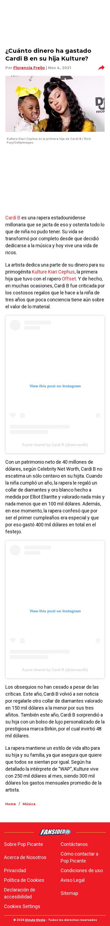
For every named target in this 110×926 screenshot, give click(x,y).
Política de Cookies (24, 880)
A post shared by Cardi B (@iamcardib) (55, 445)
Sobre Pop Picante (23, 844)
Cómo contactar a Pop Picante (79, 857)
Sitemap (69, 893)
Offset (69, 279)
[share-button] (101, 67)
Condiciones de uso (82, 870)
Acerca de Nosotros (25, 857)
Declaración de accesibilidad (19, 893)
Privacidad (15, 870)
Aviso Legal (73, 880)
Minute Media (35, 920)
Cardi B (12, 217)
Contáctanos (74, 844)
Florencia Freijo (29, 67)
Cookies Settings (22, 906)
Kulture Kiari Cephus (53, 272)
